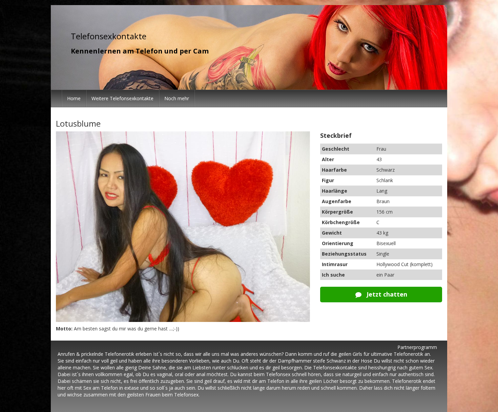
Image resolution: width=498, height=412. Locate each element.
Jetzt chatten (386, 294)
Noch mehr (176, 98)
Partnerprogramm (417, 347)
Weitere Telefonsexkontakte (122, 98)
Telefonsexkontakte (108, 36)
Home (74, 98)
